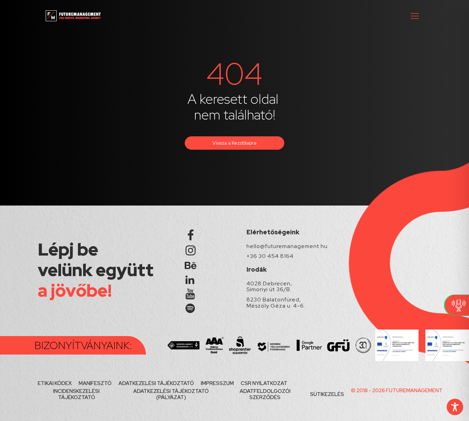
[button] (415, 16)
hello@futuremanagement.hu (287, 246)
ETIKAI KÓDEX (55, 383)
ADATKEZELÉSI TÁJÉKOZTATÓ (156, 383)
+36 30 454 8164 (270, 256)
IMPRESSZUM (217, 383)
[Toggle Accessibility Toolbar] (455, 407)
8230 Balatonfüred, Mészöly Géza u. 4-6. (276, 303)
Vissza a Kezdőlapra (234, 143)
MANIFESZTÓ (95, 383)
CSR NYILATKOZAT (264, 383)
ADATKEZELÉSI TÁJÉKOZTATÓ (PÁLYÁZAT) (171, 394)
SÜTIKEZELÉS (327, 394)
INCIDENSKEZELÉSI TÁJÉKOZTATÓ (76, 394)
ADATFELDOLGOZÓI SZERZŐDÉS (265, 394)
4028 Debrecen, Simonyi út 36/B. (269, 287)
